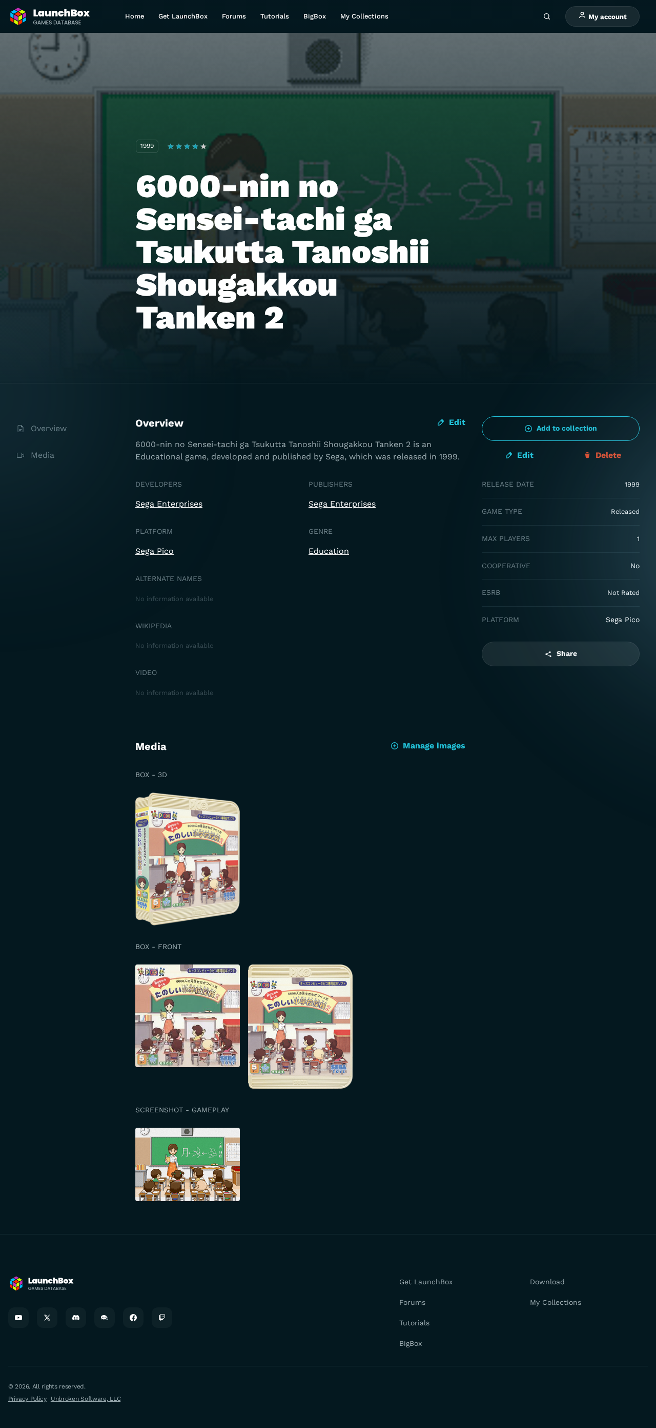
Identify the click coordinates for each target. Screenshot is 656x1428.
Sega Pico (154, 551)
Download (547, 1282)
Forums (234, 16)
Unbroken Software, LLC (85, 1398)
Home (134, 16)
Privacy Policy (27, 1398)
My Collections (364, 16)
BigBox (314, 16)
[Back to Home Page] (49, 17)
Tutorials (274, 16)
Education (329, 551)
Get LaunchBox (183, 16)
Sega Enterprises (168, 504)
